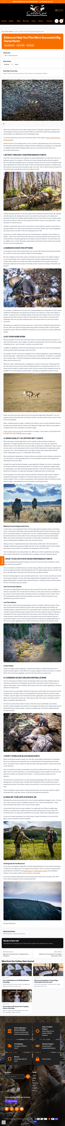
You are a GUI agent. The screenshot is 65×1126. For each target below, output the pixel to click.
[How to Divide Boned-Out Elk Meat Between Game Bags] (17, 969)
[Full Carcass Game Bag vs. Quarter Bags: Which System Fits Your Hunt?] (48, 969)
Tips (4, 123)
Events (34, 1090)
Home (3, 31)
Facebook (6, 64)
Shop (34, 1078)
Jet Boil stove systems (40, 871)
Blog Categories (9, 31)
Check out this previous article (12, 431)
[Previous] (4, 2)
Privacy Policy (46, 1059)
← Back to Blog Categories (10, 55)
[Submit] (28, 1076)
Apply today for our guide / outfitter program (48, 1033)
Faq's (34, 1085)
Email (16, 64)
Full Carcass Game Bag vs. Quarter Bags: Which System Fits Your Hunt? (46, 981)
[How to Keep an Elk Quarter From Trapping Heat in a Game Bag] (17, 995)
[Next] (60, 2)
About (34, 1088)
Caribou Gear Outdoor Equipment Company (20, 1119)
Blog (33, 1080)
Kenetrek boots (27, 871)
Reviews (35, 1083)
